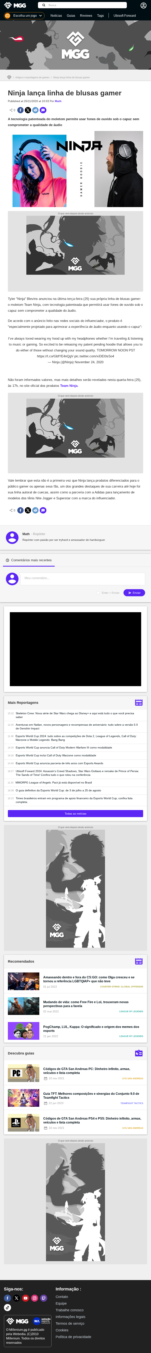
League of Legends (131, 1011)
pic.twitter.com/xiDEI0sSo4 (94, 356)
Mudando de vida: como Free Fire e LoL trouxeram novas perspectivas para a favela (86, 1004)
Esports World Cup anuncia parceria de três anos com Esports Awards (59, 763)
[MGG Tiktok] (7, 1307)
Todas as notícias (75, 813)
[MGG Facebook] (7, 1298)
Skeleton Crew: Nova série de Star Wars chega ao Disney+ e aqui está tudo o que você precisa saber (75, 715)
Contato (62, 1297)
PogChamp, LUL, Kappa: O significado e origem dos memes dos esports (91, 1028)
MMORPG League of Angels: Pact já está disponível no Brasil (54, 782)
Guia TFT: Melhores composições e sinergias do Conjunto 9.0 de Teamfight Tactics (91, 1095)
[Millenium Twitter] (16, 1298)
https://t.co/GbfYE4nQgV (55, 356)
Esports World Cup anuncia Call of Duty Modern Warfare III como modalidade (64, 747)
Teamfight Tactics (132, 1103)
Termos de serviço (70, 1323)
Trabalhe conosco (70, 1310)
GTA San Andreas (132, 1078)
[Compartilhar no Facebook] (20, 110)
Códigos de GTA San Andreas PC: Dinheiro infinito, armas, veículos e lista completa (86, 1071)
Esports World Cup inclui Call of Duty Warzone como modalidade (56, 755)
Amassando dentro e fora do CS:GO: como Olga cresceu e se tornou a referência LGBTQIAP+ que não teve (88, 979)
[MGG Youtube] (25, 1298)
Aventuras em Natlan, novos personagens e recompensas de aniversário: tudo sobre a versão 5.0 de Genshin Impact (77, 726)
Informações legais (70, 1317)
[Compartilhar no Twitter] (28, 110)
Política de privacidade (73, 1337)
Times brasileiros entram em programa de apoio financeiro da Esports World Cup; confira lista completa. (74, 800)
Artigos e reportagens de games (32, 77)
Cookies (62, 1330)
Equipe (61, 1303)
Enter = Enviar (111, 592)
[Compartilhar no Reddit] (35, 110)
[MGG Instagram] (34, 1298)
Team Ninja (68, 386)
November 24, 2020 (89, 362)
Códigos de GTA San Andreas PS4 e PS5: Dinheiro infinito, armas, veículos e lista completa (92, 1120)
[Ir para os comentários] (43, 110)
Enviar (136, 592)
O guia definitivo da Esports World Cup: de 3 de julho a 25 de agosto (58, 790)
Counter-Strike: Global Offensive (121, 986)
